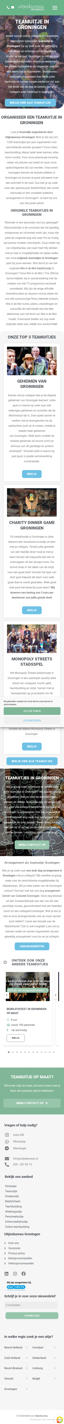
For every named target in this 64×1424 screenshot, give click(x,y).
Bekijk (15, 1037)
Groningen (10, 1389)
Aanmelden (31, 1315)
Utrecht (8, 1378)
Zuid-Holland (12, 1358)
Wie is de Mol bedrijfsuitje (35, 268)
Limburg (37, 1368)
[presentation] (6, 995)
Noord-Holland (13, 1347)
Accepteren (32, 711)
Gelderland (39, 1358)
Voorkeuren (32, 720)
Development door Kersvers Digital (45, 1419)
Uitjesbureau (41, 1415)
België (36, 1378)
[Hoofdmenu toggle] (55, 8)
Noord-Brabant (13, 1368)
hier (54, 324)
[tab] (16, 1347)
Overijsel (37, 1347)
